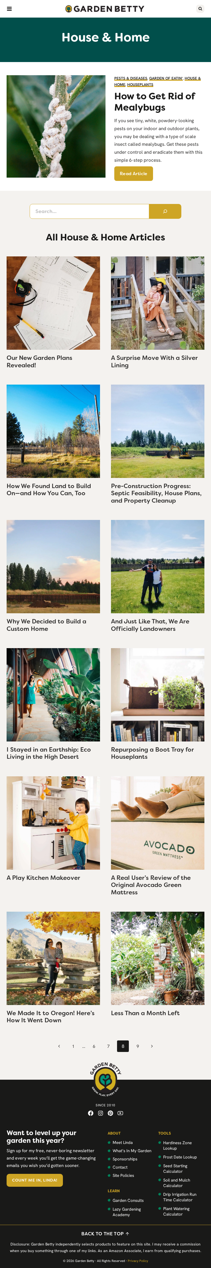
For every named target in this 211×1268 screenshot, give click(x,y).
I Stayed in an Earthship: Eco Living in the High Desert (49, 753)
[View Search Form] (200, 9)
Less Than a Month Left (145, 1013)
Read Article (134, 174)
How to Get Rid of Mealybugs (154, 102)
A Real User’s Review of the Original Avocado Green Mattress (151, 885)
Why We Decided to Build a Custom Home (46, 624)
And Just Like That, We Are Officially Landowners (150, 624)
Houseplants (140, 84)
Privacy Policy (138, 1261)
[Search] (165, 211)
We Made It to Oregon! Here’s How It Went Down (51, 1016)
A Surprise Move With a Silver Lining (154, 361)
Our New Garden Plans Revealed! (39, 361)
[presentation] (53, 303)
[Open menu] (9, 9)
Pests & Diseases (130, 78)
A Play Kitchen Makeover (43, 878)
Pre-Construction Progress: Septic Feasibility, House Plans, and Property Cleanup (156, 493)
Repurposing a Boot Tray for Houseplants (152, 753)
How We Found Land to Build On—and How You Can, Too (49, 489)
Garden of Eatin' (166, 78)
